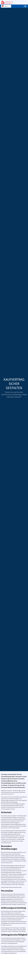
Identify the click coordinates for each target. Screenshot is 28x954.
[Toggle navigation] (25, 6)
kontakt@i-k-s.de (10, 3)
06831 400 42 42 (9, 1)
